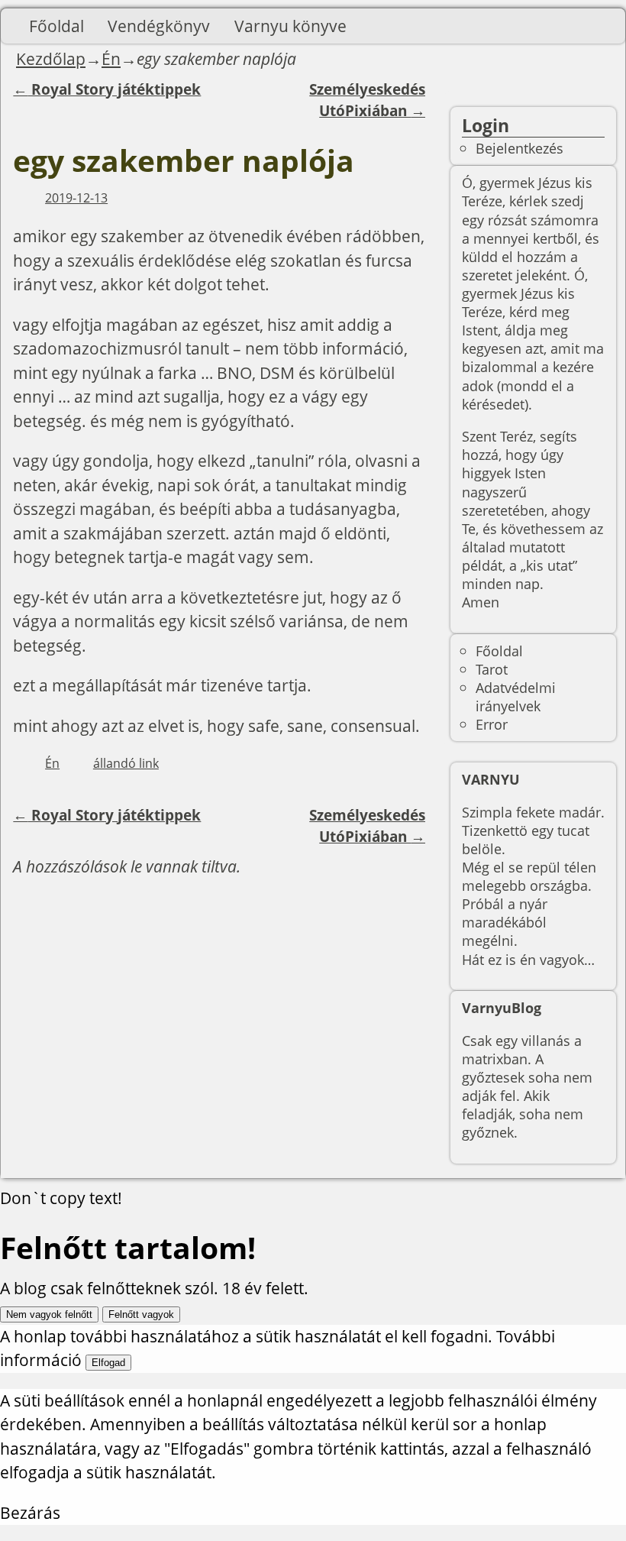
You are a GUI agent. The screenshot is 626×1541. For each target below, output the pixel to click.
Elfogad (108, 1362)
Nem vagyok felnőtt (49, 1314)
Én (111, 59)
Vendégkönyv (159, 26)
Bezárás (30, 1512)
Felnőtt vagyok (141, 1314)
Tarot (492, 668)
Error (492, 723)
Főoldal (56, 26)
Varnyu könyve (290, 26)
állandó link (126, 763)
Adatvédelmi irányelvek (516, 696)
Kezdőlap (51, 59)
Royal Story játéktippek (107, 89)
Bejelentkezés (519, 147)
